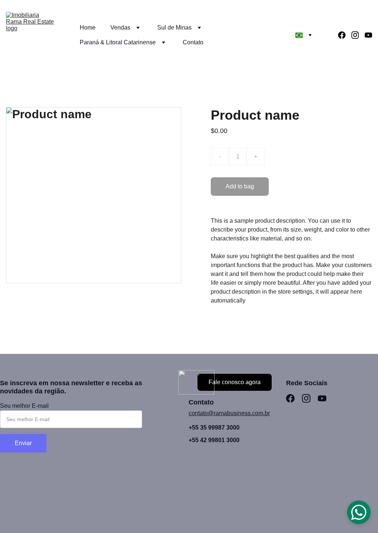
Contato (193, 42)
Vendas (120, 27)
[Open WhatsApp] (359, 512)
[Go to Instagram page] (358, 35)
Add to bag (240, 186)
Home (88, 27)
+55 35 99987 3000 (214, 427)
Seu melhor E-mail (24, 406)
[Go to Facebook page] (344, 35)
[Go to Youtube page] (368, 35)
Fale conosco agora (235, 382)
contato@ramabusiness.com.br (229, 413)
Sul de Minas (174, 27)
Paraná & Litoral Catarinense (118, 42)
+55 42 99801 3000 (214, 440)
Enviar (23, 443)
